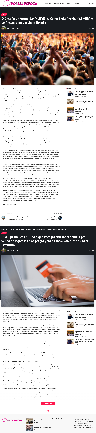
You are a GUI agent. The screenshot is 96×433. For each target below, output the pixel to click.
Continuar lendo (48, 403)
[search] (86, 3)
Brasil (4, 14)
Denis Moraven (10, 28)
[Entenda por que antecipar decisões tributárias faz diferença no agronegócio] (70, 110)
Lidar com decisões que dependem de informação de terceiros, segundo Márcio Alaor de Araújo (84, 93)
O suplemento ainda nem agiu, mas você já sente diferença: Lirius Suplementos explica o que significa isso (84, 101)
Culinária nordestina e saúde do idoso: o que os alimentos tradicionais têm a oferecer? (84, 118)
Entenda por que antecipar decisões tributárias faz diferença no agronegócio (84, 109)
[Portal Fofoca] (20, 3)
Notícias (77, 96)
